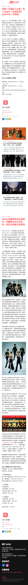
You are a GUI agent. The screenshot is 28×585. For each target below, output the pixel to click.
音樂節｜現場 (9, 112)
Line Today (13, 116)
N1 (3, 528)
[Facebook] (3, 119)
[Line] (8, 119)
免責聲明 (4, 577)
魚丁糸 (4, 116)
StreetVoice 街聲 (6, 572)
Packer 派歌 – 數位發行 (16, 572)
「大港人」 (15, 444)
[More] (10, 119)
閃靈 (6, 528)
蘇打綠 (8, 116)
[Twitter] (5, 119)
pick (17, 116)
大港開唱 (10, 528)
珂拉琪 (18, 528)
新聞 (9, 6)
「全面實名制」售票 (7, 442)
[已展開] (2, 2)
